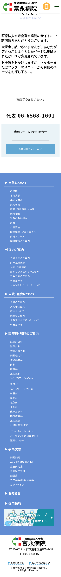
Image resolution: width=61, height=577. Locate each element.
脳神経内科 (16, 355)
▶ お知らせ (12, 493)
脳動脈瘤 (15, 457)
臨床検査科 (16, 416)
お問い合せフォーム (29, 149)
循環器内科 (16, 360)
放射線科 (15, 373)
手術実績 (15, 195)
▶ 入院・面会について (19, 293)
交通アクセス (17, 236)
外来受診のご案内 (20, 258)
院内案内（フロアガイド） (23, 231)
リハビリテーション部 (21, 388)
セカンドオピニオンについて (25, 285)
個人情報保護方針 (39, 562)
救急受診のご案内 (20, 276)
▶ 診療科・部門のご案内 (21, 333)
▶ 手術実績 (12, 449)
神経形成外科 (17, 350)
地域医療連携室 (19, 425)
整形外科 (15, 346)
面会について (17, 311)
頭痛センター (17, 440)
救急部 (14, 402)
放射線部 (15, 420)
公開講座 (15, 227)
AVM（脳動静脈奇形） (22, 462)
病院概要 (15, 204)
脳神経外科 (16, 341)
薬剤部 (14, 397)
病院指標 (15, 213)
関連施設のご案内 (20, 241)
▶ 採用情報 (12, 503)
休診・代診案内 (18, 267)
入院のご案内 (17, 302)
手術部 (14, 407)
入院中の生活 (17, 306)
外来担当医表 (17, 262)
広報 (12, 222)
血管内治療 (16, 466)
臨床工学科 (16, 411)
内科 (12, 364)
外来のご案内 (14, 249)
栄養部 (14, 393)
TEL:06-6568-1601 (31, 554)
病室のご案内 (17, 315)
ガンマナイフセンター (21, 431)
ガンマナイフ (17, 484)
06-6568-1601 (36, 115)
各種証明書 (16, 280)
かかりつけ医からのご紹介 (24, 271)
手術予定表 (16, 200)
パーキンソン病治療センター (25, 435)
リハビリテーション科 (21, 378)
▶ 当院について (15, 182)
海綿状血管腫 (17, 471)
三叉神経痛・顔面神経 (22, 480)
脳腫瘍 (14, 475)
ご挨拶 (14, 191)
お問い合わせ (16, 562)
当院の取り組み (18, 218)
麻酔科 (14, 369)
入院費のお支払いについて (24, 320)
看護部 (14, 384)
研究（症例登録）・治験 (22, 209)
